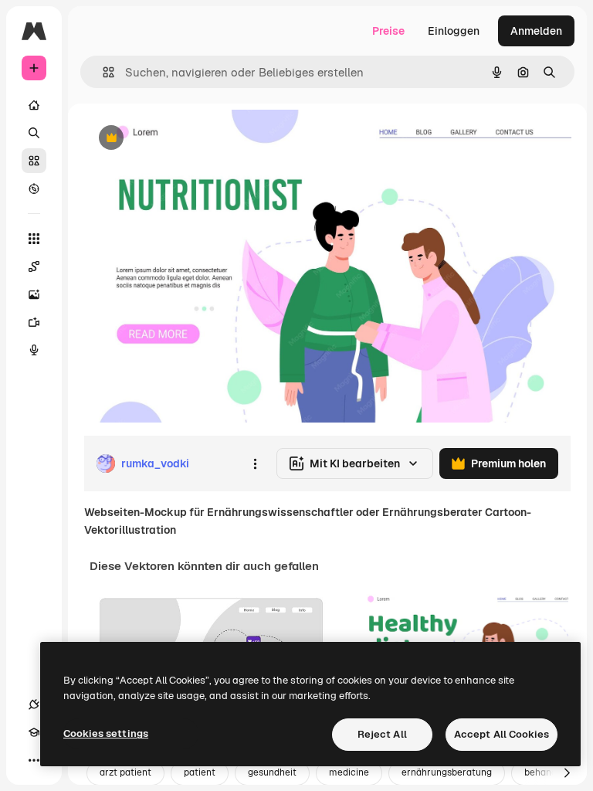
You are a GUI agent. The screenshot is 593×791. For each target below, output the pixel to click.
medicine (349, 772)
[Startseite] (34, 105)
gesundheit (272, 772)
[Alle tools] (34, 238)
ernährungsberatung (447, 772)
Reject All (382, 734)
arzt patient (125, 772)
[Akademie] (34, 732)
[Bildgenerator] (34, 294)
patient (199, 772)
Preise (388, 31)
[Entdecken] (34, 188)
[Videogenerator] (34, 322)
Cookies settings (105, 733)
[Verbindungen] (34, 704)
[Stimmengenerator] (34, 350)
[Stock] (34, 160)
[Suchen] (34, 133)
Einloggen (453, 31)
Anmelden (536, 31)
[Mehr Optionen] (254, 463)
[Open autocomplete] (102, 72)
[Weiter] (567, 773)
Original (182, 138)
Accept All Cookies (501, 734)
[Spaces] (34, 266)
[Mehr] (34, 760)
